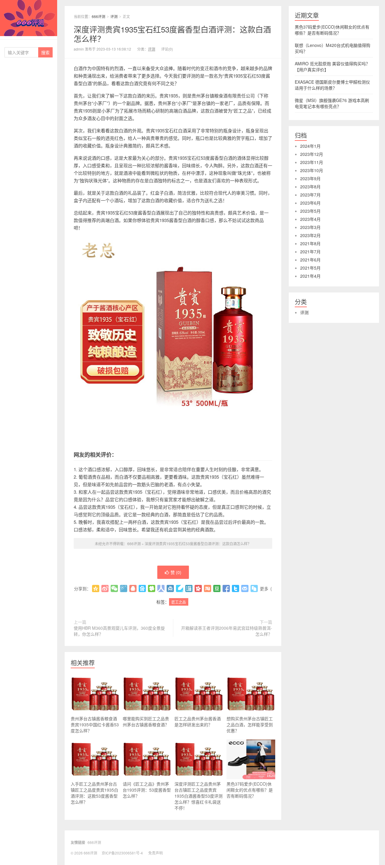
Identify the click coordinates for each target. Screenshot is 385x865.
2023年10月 (311, 170)
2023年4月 (310, 219)
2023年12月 (311, 154)
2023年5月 (310, 211)
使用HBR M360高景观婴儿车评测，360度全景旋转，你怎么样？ (119, 631)
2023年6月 (310, 203)
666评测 (28, 18)
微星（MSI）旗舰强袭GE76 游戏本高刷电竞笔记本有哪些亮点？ (332, 103)
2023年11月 (311, 162)
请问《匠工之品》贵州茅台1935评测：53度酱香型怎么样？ (147, 790)
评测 (114, 16)
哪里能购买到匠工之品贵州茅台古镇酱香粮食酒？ (146, 721)
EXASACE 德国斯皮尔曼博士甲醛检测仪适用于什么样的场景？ (332, 85)
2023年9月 (310, 178)
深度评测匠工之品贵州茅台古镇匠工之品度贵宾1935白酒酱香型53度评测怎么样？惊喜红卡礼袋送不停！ (198, 796)
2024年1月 (310, 146)
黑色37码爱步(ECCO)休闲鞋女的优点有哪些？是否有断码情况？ (249, 790)
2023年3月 (310, 227)
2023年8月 (310, 187)
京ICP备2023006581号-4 (122, 852)
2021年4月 (310, 276)
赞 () (176, 572)
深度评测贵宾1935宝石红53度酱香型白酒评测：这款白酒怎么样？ (172, 33)
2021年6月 (310, 260)
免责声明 (155, 852)
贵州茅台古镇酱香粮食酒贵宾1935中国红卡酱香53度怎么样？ (95, 724)
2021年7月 (310, 252)
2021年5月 (310, 268)
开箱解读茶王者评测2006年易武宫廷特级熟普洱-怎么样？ (226, 631)
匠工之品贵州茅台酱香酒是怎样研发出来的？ (197, 721)
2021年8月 (310, 243)
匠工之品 (178, 601)
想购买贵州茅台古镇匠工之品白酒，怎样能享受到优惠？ (249, 724)
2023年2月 (310, 235)
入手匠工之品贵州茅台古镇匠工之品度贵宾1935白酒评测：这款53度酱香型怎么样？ (94, 793)
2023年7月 (310, 195)
